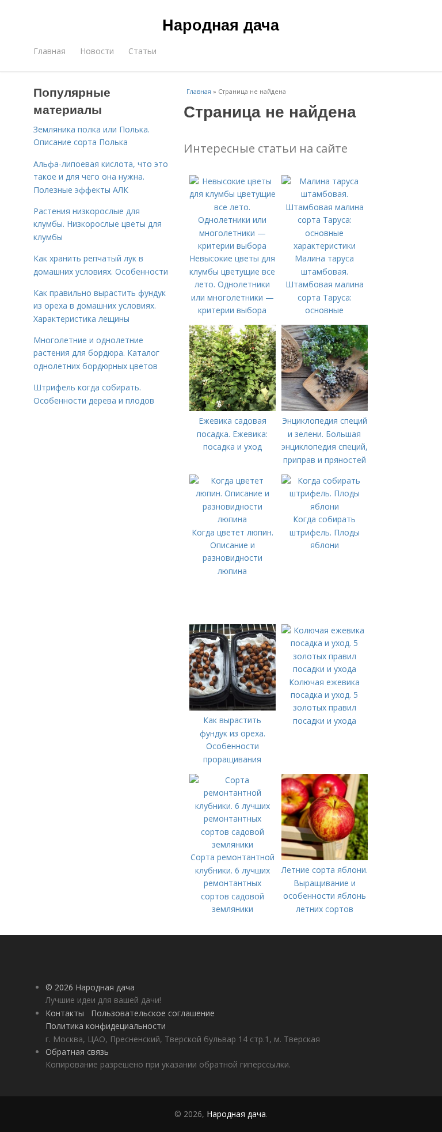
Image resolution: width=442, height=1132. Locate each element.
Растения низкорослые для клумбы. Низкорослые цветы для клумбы (97, 224)
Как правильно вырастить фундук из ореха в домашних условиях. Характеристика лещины (99, 305)
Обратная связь (77, 1051)
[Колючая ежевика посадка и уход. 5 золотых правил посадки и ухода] (324, 668)
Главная (49, 50)
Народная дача (220, 24)
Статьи (142, 50)
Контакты (64, 1013)
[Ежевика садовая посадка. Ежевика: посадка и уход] (232, 407)
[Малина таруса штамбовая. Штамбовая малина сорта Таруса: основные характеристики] (324, 245)
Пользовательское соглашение (153, 1013)
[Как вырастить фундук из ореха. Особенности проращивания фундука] (232, 707)
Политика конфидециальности (105, 1025)
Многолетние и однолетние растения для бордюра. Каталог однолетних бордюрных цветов (96, 353)
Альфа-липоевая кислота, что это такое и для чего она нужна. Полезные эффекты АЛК (100, 176)
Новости (97, 50)
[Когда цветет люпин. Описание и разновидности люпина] (232, 519)
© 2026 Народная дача (90, 987)
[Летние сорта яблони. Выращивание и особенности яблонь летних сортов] (324, 857)
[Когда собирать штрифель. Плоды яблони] (324, 506)
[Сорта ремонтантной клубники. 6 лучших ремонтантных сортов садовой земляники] (232, 844)
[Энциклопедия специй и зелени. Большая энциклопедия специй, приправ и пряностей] (324, 407)
